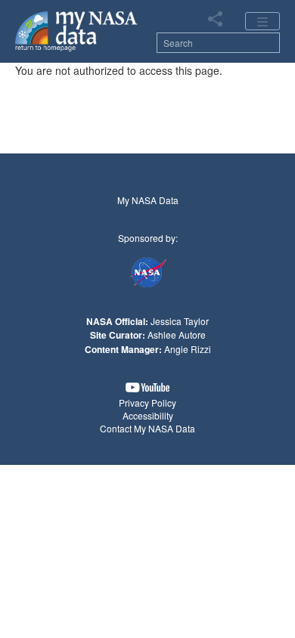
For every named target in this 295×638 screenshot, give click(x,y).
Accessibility (148, 415)
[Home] (76, 30)
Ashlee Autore (177, 334)
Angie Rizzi (187, 348)
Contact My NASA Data (147, 428)
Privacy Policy (147, 402)
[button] (147, 387)
